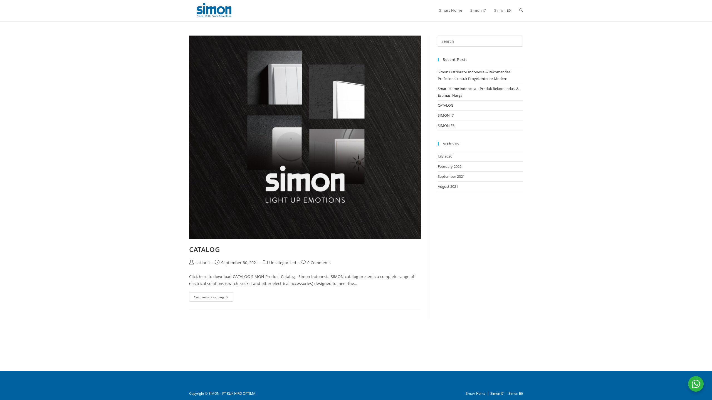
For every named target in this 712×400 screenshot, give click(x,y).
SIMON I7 (446, 115)
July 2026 (445, 156)
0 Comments (319, 262)
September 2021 (451, 176)
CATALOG (204, 249)
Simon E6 (515, 393)
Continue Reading (213, 297)
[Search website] (521, 10)
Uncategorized (282, 262)
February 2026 (449, 166)
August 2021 (448, 186)
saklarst (203, 262)
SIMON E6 (446, 125)
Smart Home (476, 393)
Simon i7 (497, 393)
